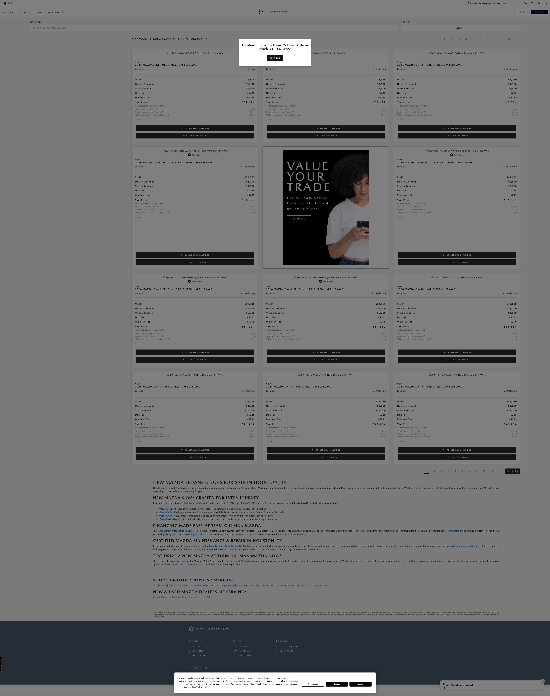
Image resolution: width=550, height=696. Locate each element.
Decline (337, 684)
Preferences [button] (201, 687)
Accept (361, 684)
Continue (274, 58)
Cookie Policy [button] (262, 684)
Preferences (313, 684)
